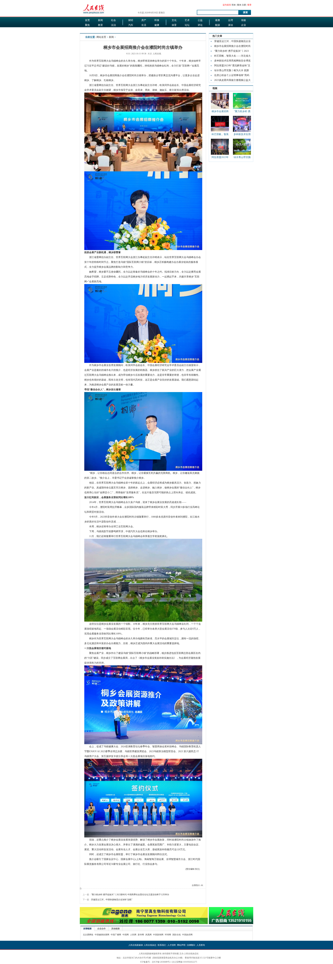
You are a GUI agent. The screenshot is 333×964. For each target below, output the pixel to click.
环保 (156, 20)
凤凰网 (148, 934)
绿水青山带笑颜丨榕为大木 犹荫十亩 (231, 71)
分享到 (195, 885)
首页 (87, 20)
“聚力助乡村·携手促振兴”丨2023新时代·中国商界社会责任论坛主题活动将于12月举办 (130, 894)
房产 (143, 20)
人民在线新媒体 (135, 945)
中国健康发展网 (102, 934)
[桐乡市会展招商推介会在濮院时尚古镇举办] (220, 101)
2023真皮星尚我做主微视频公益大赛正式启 (232, 81)
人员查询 (201, 945)
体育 (174, 25)
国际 (87, 30)
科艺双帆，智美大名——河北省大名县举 (232, 56)
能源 (217, 25)
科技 (230, 30)
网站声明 (181, 945)
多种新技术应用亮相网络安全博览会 (232, 61)
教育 (100, 25)
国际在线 (176, 934)
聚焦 (87, 25)
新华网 (141, 934)
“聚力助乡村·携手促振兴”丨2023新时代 (231, 51)
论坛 (187, 25)
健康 (156, 25)
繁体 (239, 5)
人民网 (133, 934)
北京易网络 (88, 934)
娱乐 (130, 30)
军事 (100, 30)
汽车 (130, 25)
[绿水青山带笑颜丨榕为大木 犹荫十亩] (242, 147)
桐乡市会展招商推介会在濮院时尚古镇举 (232, 47)
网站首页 (101, 37)
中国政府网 (187, 934)
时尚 (187, 30)
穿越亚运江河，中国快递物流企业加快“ (232, 42)
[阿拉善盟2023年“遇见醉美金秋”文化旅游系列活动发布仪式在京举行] (220, 147)
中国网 (125, 934)
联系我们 (162, 945)
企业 (243, 25)
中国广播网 (116, 934)
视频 (214, 88)
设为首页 (227, 5)
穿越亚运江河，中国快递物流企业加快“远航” (111, 899)
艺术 (187, 20)
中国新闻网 (158, 934)
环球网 (168, 934)
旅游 (174, 30)
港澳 (217, 20)
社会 (113, 20)
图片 (217, 30)
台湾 (230, 20)
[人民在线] (94, 13)
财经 (130, 20)
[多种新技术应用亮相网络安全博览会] (242, 124)
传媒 (243, 20)
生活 (143, 25)
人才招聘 (171, 945)
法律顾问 (191, 945)
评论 (200, 25)
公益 (200, 20)
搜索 (245, 12)
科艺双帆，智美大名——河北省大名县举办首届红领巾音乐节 (220, 135)
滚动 (230, 25)
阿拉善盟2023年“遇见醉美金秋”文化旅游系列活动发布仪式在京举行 (220, 158)
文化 (174, 20)
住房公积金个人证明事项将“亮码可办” (231, 76)
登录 (249, 5)
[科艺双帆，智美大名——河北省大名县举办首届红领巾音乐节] (220, 124)
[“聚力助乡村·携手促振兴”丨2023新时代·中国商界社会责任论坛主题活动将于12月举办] (242, 101)
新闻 (100, 20)
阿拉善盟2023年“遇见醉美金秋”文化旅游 (232, 66)
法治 (113, 25)
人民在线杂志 (150, 945)
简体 (234, 5)
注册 (244, 5)
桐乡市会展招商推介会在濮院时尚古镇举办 (220, 112)
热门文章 (217, 36)
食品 (143, 30)
